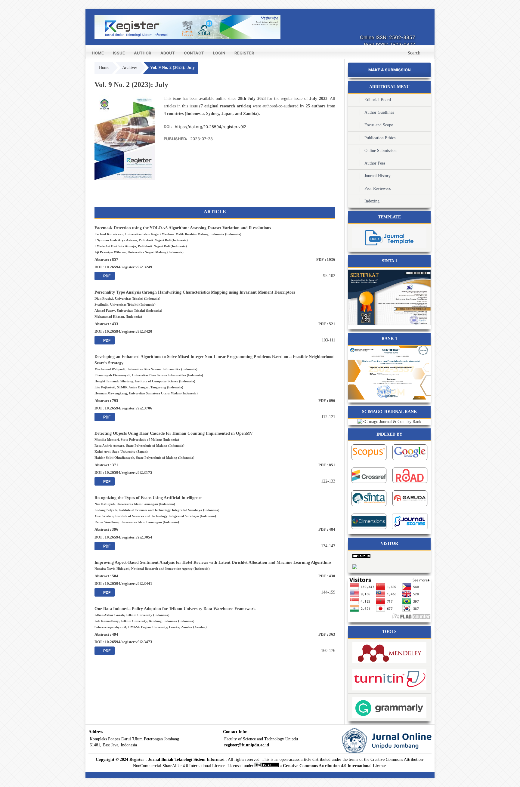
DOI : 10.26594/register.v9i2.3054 (123, 537)
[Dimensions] (369, 530)
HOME (98, 53)
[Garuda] (410, 507)
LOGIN (219, 53)
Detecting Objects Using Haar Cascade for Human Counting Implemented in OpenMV (173, 433)
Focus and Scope (378, 125)
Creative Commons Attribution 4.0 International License (334, 766)
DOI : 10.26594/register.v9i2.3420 (123, 331)
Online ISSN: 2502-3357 (387, 37)
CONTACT (194, 53)
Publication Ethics (379, 138)
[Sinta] (389, 325)
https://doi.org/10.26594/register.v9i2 (210, 126)
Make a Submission (389, 69)
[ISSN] (410, 484)
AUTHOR (142, 53)
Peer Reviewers (377, 188)
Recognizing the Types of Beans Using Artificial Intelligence (148, 497)
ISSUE (119, 53)
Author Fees (374, 163)
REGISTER (244, 53)
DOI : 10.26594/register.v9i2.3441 (123, 583)
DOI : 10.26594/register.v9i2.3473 (123, 642)
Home (104, 67)
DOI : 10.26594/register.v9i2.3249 (123, 267)
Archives (129, 67)
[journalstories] (410, 530)
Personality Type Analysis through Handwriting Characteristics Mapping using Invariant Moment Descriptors (194, 292)
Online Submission (380, 150)
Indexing (371, 201)
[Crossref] (369, 484)
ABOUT (167, 53)
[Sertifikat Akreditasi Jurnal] (389, 398)
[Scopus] (369, 461)
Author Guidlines (379, 112)
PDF (106, 275)
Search (413, 52)
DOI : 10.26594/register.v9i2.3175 (123, 472)
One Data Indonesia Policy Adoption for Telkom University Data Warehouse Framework (175, 608)
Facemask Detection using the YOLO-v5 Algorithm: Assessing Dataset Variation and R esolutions (182, 228)
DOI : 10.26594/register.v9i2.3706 (123, 408)
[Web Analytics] (389, 556)
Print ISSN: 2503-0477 (389, 45)
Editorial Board (377, 99)
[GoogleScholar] (410, 461)
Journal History (377, 176)
